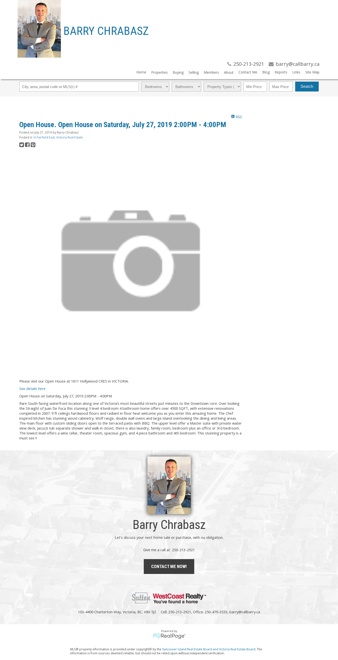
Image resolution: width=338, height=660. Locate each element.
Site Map (312, 72)
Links (296, 72)
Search (307, 86)
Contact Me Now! (169, 566)
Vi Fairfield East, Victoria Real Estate (58, 137)
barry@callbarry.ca (244, 611)
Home (141, 72)
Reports (281, 72)
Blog (266, 72)
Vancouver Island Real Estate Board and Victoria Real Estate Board (208, 649)
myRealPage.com (169, 636)
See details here (32, 388)
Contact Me (248, 72)
